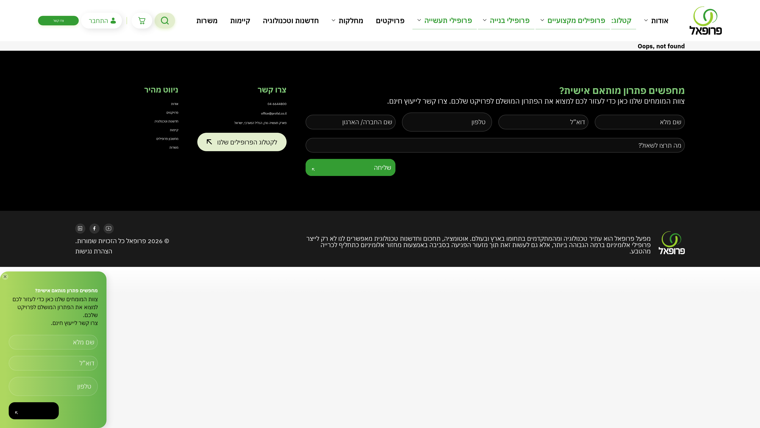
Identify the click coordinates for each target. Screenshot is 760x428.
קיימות (240, 20)
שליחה (382, 167)
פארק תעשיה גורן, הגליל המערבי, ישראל (260, 123)
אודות (660, 20)
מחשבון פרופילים (167, 139)
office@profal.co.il (274, 113)
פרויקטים (390, 20)
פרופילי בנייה (510, 20)
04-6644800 (277, 104)
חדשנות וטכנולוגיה (291, 20)
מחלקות (351, 20)
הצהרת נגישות (93, 251)
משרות (207, 20)
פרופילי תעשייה (448, 20)
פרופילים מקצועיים (576, 20)
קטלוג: (621, 20)
